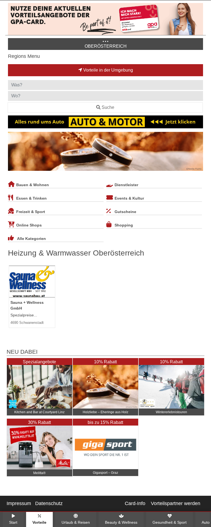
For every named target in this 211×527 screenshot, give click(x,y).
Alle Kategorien (31, 238)
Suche (108, 107)
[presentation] (13, 152)
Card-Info (135, 503)
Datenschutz (49, 503)
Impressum (19, 503)
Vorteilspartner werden (175, 503)
